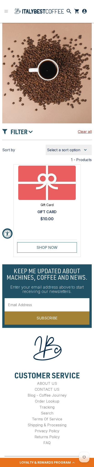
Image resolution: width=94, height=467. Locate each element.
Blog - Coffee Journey (47, 395)
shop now (47, 247)
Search (47, 413)
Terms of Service (47, 419)
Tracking (47, 407)
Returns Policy (47, 437)
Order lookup (47, 401)
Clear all (85, 131)
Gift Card (47, 212)
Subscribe (47, 318)
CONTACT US (47, 389)
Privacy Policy (47, 431)
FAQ (47, 443)
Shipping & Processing (47, 425)
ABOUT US (47, 383)
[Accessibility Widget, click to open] (7, 233)
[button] (47, 462)
